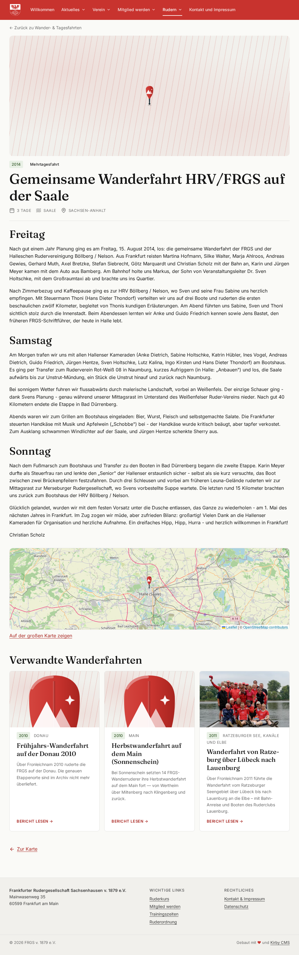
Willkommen (42, 9)
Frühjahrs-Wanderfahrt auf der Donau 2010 (52, 749)
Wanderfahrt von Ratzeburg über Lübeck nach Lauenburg (243, 760)
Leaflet (231, 626)
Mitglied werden (134, 9)
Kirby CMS (280, 942)
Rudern (169, 9)
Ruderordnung (163, 921)
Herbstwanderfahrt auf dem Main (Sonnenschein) (146, 753)
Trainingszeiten (164, 913)
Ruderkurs (159, 898)
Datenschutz (236, 906)
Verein (99, 9)
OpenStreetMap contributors (265, 626)
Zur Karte (27, 849)
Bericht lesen (54, 821)
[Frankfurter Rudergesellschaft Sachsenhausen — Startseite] (15, 10)
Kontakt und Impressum (212, 9)
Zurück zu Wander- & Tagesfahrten (47, 27)
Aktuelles (70, 9)
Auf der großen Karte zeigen (40, 636)
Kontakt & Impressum (244, 898)
